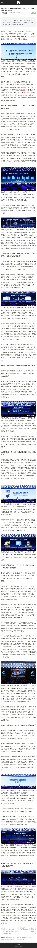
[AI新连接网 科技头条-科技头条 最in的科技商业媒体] (18, 2)
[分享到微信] (32, 13)
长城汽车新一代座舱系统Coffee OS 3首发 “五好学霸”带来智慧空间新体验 (9, 931)
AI (20, 64)
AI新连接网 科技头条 (18, 946)
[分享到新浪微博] (34, 13)
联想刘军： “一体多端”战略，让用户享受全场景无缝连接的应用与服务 (28, 929)
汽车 (23, 90)
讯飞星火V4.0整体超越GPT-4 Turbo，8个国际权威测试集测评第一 (18, 9)
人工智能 (26, 92)
